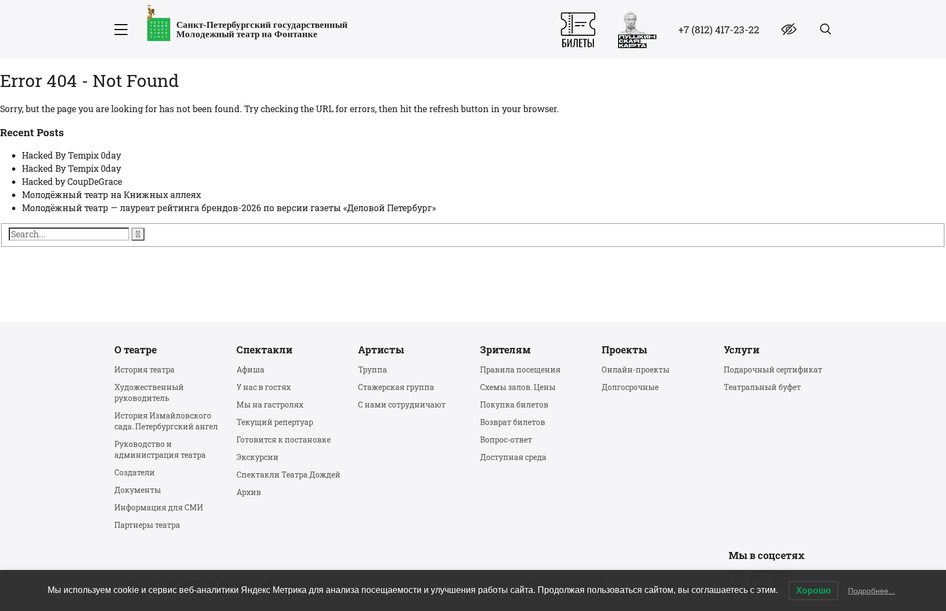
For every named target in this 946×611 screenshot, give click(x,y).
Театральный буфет (762, 387)
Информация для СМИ (158, 507)
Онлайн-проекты (636, 369)
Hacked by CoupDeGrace (72, 181)
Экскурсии (257, 457)
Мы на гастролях (269, 404)
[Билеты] (578, 29)
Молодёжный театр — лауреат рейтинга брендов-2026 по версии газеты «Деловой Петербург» (229, 207)
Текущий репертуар (274, 422)
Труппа (372, 369)
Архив (248, 492)
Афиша (250, 369)
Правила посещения (520, 369)
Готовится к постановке (283, 439)
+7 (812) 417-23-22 (718, 29)
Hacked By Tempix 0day (71, 155)
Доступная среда (513, 457)
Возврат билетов (512, 422)
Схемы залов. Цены (518, 387)
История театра (144, 369)
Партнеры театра (147, 525)
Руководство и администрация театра (160, 449)
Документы (137, 490)
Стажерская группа (396, 387)
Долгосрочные (630, 387)
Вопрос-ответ (506, 439)
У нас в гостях (263, 387)
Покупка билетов (514, 404)
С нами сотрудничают (402, 404)
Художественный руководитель (149, 392)
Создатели (134, 472)
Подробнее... (871, 590)
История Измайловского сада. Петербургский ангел (166, 421)
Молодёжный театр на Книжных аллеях (111, 194)
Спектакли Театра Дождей (288, 474)
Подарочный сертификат (773, 369)
